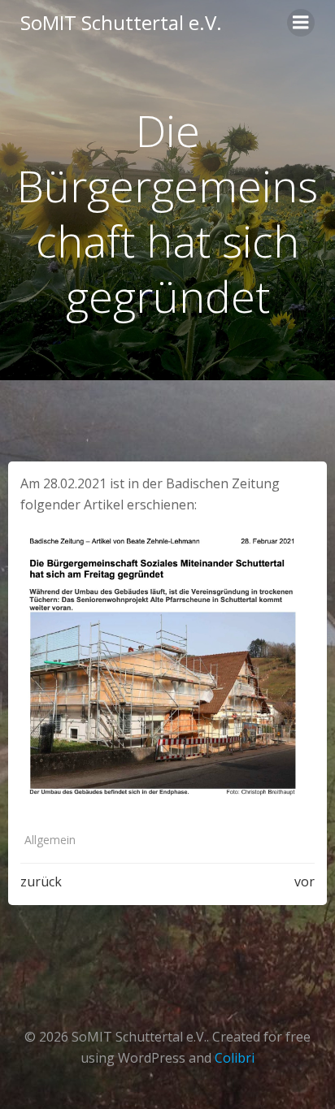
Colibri (235, 1058)
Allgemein (50, 839)
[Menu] (301, 23)
